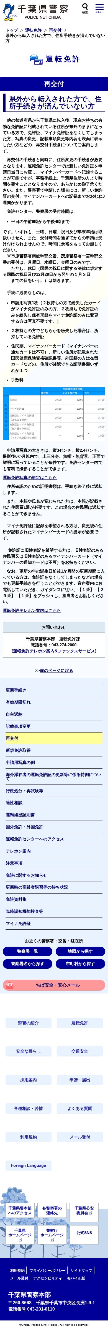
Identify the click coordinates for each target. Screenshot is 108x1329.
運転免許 (33, 30)
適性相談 (14, 802)
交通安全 (79, 1051)
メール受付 (80, 1137)
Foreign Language (28, 1165)
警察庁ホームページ (52, 1232)
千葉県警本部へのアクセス (20, 1210)
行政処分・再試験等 (24, 791)
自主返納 (14, 714)
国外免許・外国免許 (24, 827)
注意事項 (14, 863)
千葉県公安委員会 (84, 1210)
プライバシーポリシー (48, 1270)
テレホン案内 (18, 851)
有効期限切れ (18, 702)
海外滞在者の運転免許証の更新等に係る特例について (53, 776)
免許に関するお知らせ (26, 875)
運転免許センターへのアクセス (35, 839)
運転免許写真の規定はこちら (30, 477)
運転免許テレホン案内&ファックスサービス (54, 651)
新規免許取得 (18, 750)
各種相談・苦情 (28, 1108)
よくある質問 (79, 1108)
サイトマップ (81, 1270)
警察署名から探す (27, 964)
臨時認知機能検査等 (24, 911)
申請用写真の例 (20, 762)
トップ (12, 30)
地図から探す (80, 951)
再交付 (55, 30)
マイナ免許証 (18, 923)
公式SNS (84, 1232)
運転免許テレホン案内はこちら (32, 610)
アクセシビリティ (47, 1278)
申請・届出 (80, 1080)
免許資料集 (16, 899)
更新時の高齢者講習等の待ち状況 (37, 887)
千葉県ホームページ (20, 1232)
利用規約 (28, 1137)
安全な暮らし (28, 1051)
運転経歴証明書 (20, 815)
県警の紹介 (28, 1023)
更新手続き (16, 690)
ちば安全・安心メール (58, 985)
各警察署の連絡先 (52, 1210)
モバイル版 (76, 1278)
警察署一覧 (27, 951)
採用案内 (28, 1080)
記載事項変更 (18, 726)
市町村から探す (80, 964)
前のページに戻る (56, 670)
